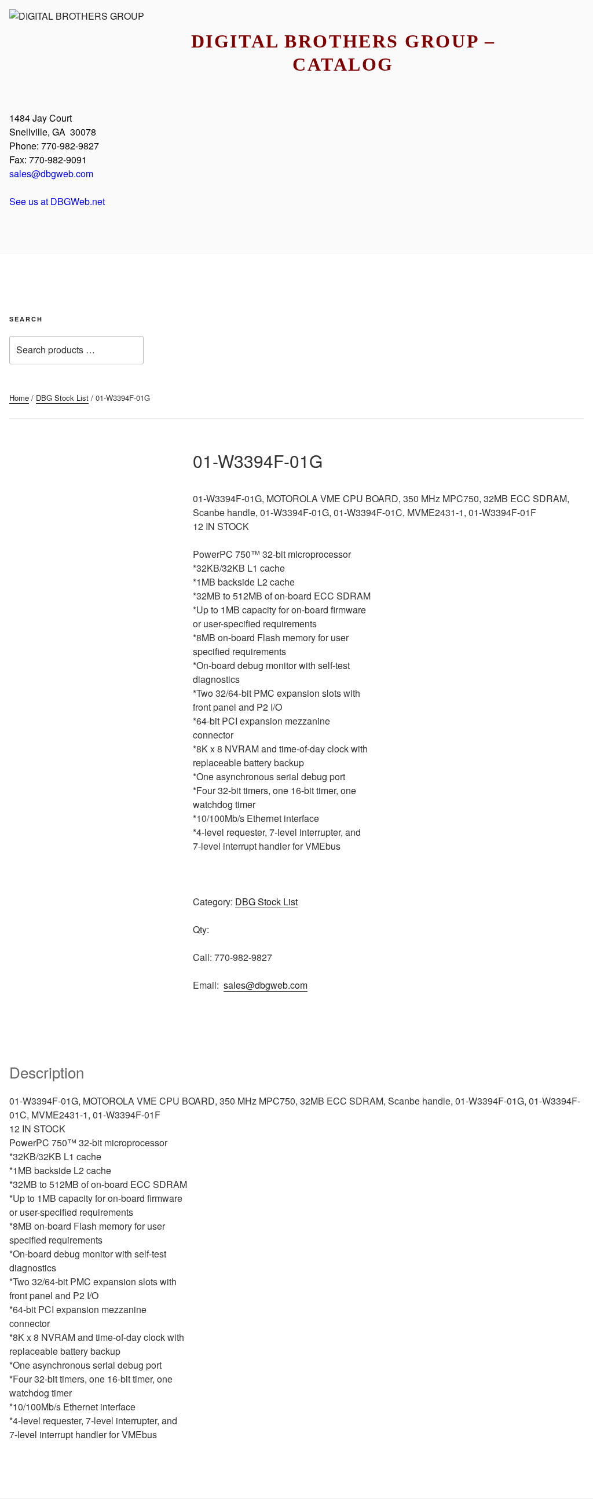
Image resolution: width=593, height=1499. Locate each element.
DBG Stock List (62, 397)
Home (19, 397)
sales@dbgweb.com (51, 173)
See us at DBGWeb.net (57, 201)
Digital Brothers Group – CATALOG (343, 53)
